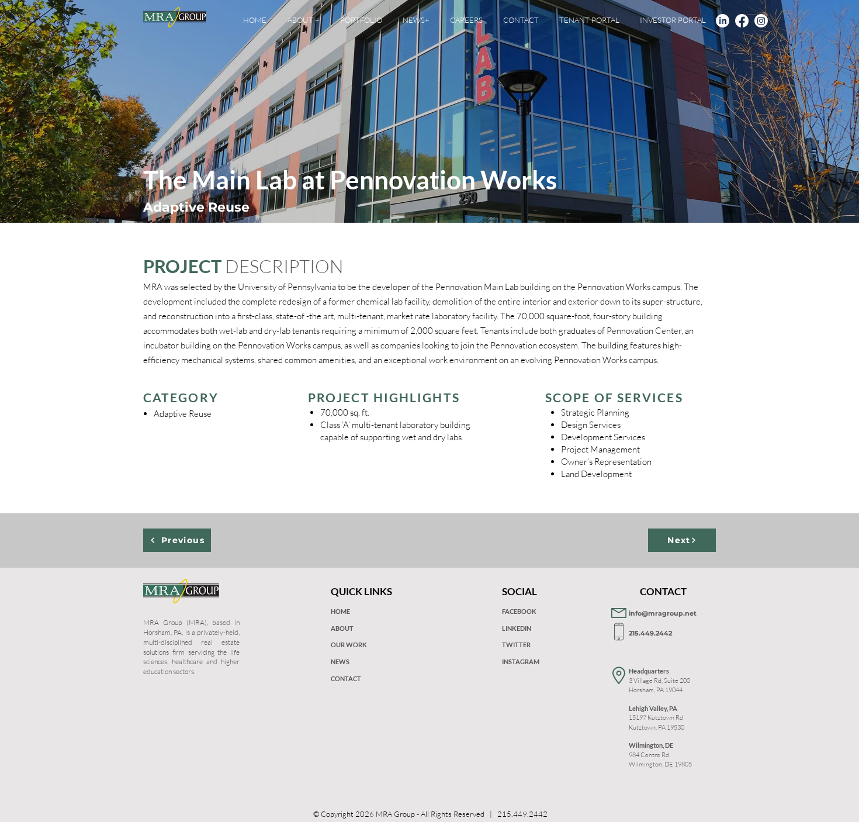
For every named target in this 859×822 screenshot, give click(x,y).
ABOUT (342, 628)
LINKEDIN (516, 628)
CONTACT (346, 678)
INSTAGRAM (520, 661)
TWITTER (516, 644)
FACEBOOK (519, 611)
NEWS (340, 661)
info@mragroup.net (663, 613)
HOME (340, 611)
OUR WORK (349, 644)
